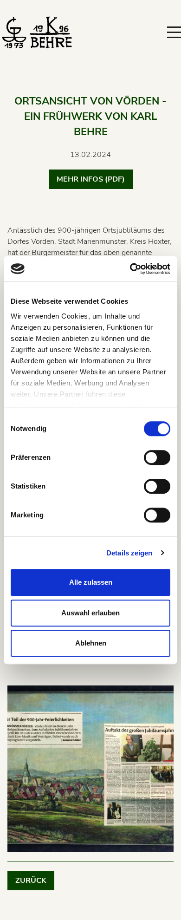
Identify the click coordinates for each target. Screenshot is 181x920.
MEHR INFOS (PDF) (91, 179)
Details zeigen (129, 553)
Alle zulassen (90, 582)
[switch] (157, 457)
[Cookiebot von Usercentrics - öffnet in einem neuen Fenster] (130, 269)
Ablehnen (90, 643)
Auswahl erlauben (90, 613)
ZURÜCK (30, 880)
